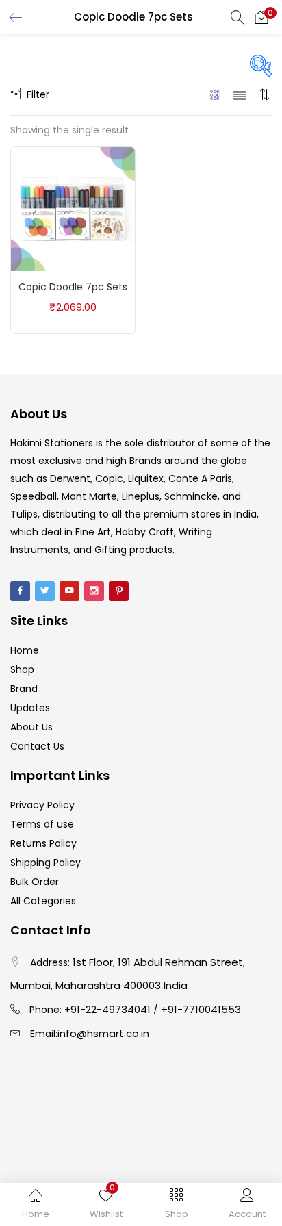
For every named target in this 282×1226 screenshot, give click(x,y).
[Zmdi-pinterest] (119, 591)
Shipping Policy (45, 862)
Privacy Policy (42, 805)
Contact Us (37, 746)
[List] (239, 94)
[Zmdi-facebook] (20, 591)
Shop (22, 669)
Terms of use (42, 824)
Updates (30, 708)
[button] (261, 17)
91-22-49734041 (110, 1009)
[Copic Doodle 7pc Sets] (73, 208)
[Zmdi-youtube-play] (69, 591)
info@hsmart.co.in (103, 1033)
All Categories (43, 901)
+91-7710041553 (201, 1009)
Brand (24, 688)
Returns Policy (43, 843)
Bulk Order (34, 882)
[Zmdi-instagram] (94, 591)
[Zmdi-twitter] (45, 591)
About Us (31, 727)
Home (24, 650)
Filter (38, 94)
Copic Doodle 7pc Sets (72, 287)
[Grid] (215, 94)
